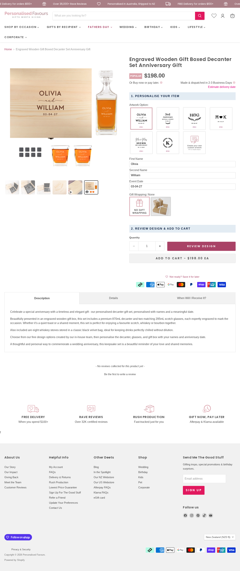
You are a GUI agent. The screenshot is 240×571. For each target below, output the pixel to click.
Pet (140, 482)
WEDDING (127, 27)
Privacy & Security (21, 549)
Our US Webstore (104, 482)
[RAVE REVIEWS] (91, 414)
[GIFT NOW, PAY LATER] (207, 414)
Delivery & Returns (60, 477)
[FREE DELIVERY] (33, 414)
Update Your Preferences (63, 502)
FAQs (52, 472)
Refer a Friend (57, 497)
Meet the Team (12, 482)
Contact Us (55, 507)
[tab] (12, 187)
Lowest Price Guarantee (63, 487)
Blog (96, 467)
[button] (182, 105)
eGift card (99, 497)
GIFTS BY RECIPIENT (63, 27)
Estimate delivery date (222, 86)
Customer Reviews (15, 487)
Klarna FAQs (101, 492)
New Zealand (218, 537)
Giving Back (11, 477)
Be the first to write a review (120, 374)
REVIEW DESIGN (201, 246)
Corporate (144, 487)
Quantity (134, 237)
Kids (140, 477)
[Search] (200, 16)
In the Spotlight (102, 472)
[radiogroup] (182, 131)
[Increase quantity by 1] (159, 246)
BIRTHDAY (152, 27)
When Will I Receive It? (191, 298)
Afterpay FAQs (102, 487)
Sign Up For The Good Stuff (65, 492)
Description (42, 298)
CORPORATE (14, 37)
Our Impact (10, 472)
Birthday (143, 472)
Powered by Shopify (14, 560)
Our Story (10, 467)
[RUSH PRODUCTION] (149, 414)
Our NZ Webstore (104, 477)
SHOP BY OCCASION (20, 27)
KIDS (174, 27)
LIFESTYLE (196, 27)
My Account (56, 467)
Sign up (194, 490)
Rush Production (58, 482)
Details (113, 298)
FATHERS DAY (99, 27)
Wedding (143, 467)
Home (8, 49)
